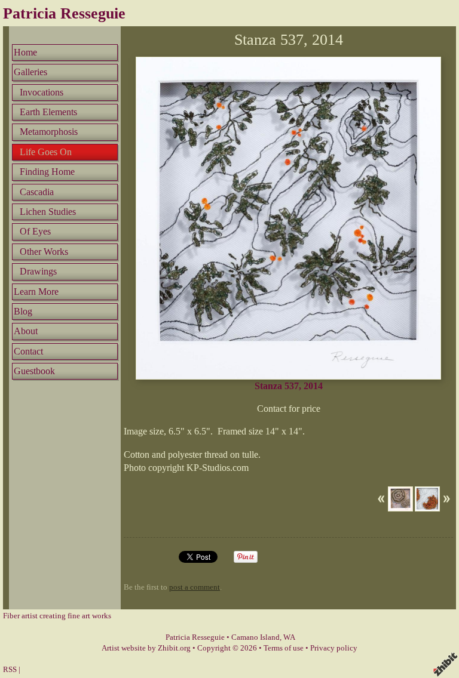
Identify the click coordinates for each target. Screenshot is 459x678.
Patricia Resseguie (64, 13)
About (26, 331)
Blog (23, 311)
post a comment (194, 587)
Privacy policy (333, 648)
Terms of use (284, 648)
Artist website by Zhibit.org (146, 648)
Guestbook (34, 371)
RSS (10, 669)
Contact (28, 351)
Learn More (36, 291)
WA (289, 637)
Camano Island (255, 637)
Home (25, 52)
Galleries (30, 72)
